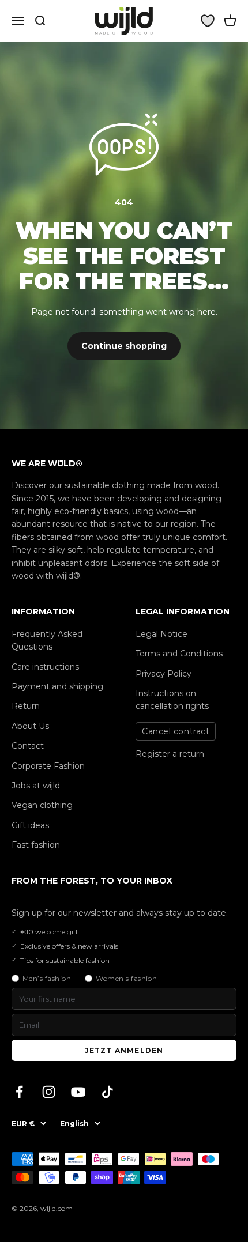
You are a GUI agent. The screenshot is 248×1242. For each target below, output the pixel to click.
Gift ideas (30, 825)
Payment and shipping (57, 686)
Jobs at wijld (36, 785)
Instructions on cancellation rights (172, 699)
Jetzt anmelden (124, 1050)
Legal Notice (161, 634)
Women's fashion (126, 978)
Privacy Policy (163, 674)
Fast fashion (36, 845)
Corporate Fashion (48, 766)
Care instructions (45, 667)
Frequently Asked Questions (47, 640)
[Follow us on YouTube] (78, 1092)
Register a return (170, 754)
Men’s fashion (46, 978)
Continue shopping (124, 346)
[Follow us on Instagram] (49, 1092)
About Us (30, 726)
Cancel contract (175, 731)
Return (26, 706)
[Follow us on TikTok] (107, 1092)
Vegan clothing (42, 805)
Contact (28, 746)
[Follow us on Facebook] (19, 1092)
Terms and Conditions (179, 653)
